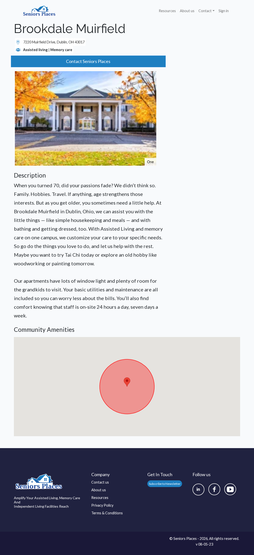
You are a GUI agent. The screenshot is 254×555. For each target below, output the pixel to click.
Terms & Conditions (107, 513)
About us (187, 11)
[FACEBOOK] (214, 489)
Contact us (100, 482)
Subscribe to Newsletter (165, 484)
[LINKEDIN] (198, 489)
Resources (167, 11)
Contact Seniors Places (88, 61)
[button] (152, 76)
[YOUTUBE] (230, 489)
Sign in (224, 11)
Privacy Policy (102, 505)
